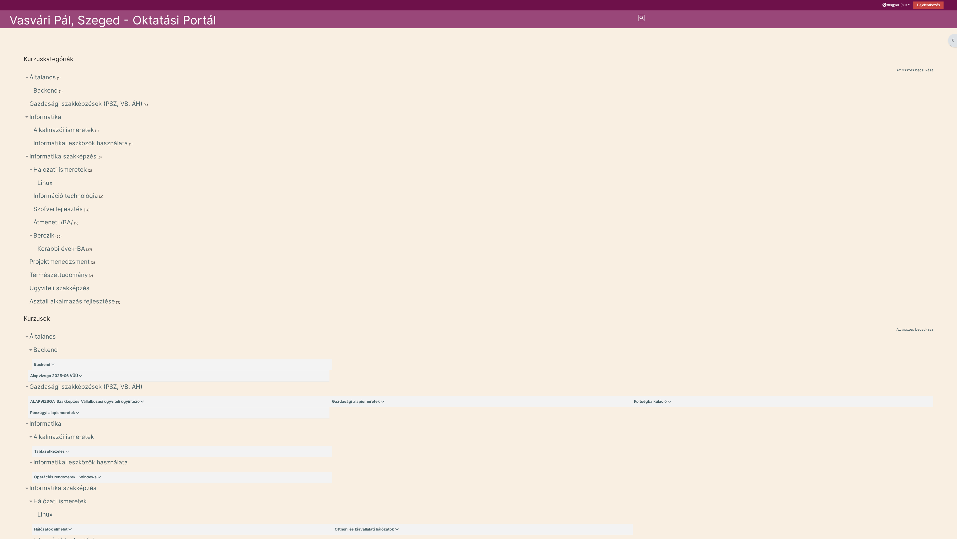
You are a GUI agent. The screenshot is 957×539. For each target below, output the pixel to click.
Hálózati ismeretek (60, 169)
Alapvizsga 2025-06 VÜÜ (54, 375)
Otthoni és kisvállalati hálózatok (364, 529)
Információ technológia (65, 195)
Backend (45, 90)
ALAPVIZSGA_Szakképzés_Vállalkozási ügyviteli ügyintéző (85, 401)
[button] (896, 5)
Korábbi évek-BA (61, 248)
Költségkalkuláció (650, 401)
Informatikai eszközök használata (80, 143)
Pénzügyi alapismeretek (52, 412)
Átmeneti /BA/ (53, 222)
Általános (42, 77)
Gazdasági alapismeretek (356, 401)
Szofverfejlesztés (58, 209)
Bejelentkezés (928, 5)
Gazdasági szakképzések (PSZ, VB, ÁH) (86, 103)
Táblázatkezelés (49, 451)
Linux (45, 182)
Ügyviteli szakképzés (59, 288)
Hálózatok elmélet (51, 529)
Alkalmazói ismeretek (63, 130)
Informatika (45, 117)
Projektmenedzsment (59, 261)
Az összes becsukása (914, 70)
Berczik (43, 235)
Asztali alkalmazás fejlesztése (72, 301)
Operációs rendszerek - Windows (65, 477)
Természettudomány (58, 274)
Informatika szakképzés (62, 156)
